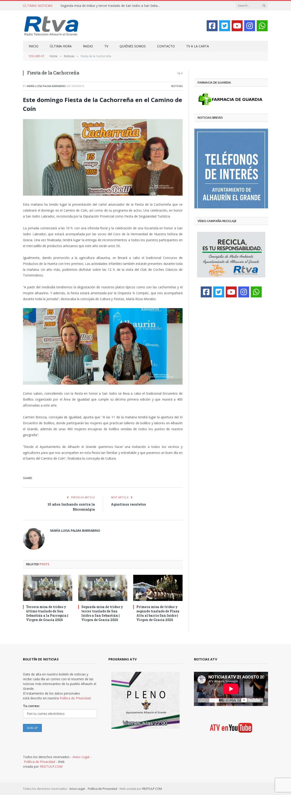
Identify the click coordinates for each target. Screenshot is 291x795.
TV (106, 46)
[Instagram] (249, 25)
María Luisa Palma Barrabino (46, 86)
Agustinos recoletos (128, 504)
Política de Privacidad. (75, 698)
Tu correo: (31, 706)
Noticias (177, 86)
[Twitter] (224, 25)
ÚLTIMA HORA (61, 46)
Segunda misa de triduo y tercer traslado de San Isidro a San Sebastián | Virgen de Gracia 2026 (111, 6)
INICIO (33, 46)
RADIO (88, 46)
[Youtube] (237, 25)
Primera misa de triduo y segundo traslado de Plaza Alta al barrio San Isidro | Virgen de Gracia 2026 (157, 613)
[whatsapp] (262, 25)
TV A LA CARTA (197, 46)
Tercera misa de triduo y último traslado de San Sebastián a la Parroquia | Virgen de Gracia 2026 (47, 613)
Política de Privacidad (39, 761)
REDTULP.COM (51, 766)
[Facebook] (212, 25)
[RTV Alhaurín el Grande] (51, 26)
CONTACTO (166, 46)
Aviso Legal (81, 757)
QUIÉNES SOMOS (133, 46)
